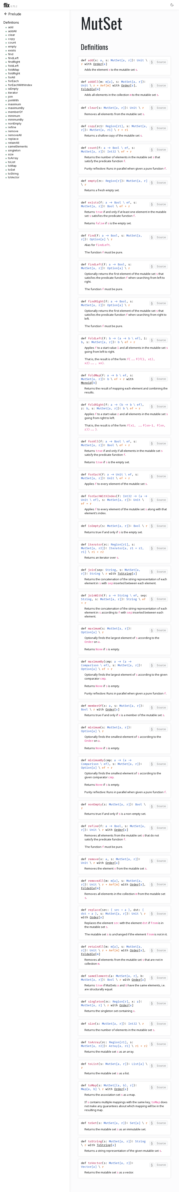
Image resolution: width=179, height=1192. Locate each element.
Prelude (14, 14)
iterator (13, 92)
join (10, 96)
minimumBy (15, 119)
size (11, 154)
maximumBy (16, 108)
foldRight (14, 73)
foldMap (13, 69)
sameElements (18, 146)
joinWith (13, 100)
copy (11, 38)
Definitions (11, 22)
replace (13, 138)
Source (161, 62)
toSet (11, 169)
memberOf (15, 112)
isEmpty (13, 88)
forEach (13, 81)
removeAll (15, 135)
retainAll (13, 142)
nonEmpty (14, 123)
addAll (12, 31)
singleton (14, 150)
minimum (14, 115)
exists (12, 50)
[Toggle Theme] (172, 5)
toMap (12, 165)
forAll (11, 77)
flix (6, 5)
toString (13, 173)
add (10, 27)
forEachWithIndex (20, 85)
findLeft (13, 58)
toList (11, 162)
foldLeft (13, 65)
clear (11, 35)
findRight (14, 61)
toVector (13, 177)
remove (13, 131)
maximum (14, 104)
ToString (125, 573)
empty (12, 46)
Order (97, 64)
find (10, 54)
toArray (13, 158)
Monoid (86, 383)
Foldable (88, 89)
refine (12, 127)
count (12, 42)
